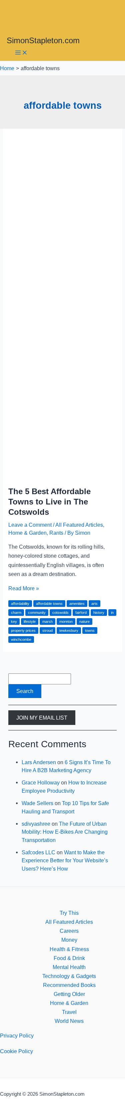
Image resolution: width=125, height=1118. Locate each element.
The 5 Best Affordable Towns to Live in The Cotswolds (49, 501)
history (98, 613)
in (112, 613)
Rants (56, 533)
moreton (66, 622)
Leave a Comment (30, 525)
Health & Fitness (69, 949)
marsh (47, 622)
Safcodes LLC (38, 852)
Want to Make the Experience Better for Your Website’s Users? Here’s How (65, 860)
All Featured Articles (79, 525)
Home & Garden (27, 533)
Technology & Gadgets (69, 976)
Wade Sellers (37, 803)
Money (69, 940)
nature (84, 622)
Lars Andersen (39, 762)
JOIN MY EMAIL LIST (41, 718)
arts (94, 604)
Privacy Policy (17, 1036)
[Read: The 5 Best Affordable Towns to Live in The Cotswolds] (62, 475)
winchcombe (21, 639)
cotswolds (60, 613)
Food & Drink (69, 958)
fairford (81, 613)
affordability (20, 604)
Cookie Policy (16, 1051)
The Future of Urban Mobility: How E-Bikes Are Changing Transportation (65, 832)
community (37, 613)
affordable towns (49, 604)
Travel (69, 1012)
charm (16, 613)
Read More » (23, 588)
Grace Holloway (41, 782)
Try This (69, 913)
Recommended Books (69, 985)
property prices (23, 630)
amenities (77, 604)
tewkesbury (68, 630)
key (14, 622)
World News (69, 1021)
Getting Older (69, 994)
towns (90, 630)
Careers (69, 931)
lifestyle (30, 622)
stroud (47, 630)
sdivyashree (36, 824)
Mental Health (69, 967)
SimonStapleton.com (43, 40)
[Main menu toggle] (21, 53)
